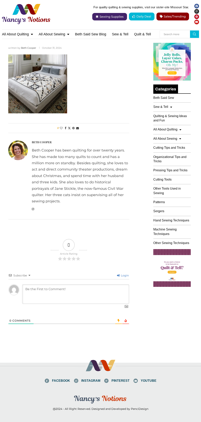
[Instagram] (196, 11)
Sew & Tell (120, 34)
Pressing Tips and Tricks (170, 170)
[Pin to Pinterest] (73, 128)
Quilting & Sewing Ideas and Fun (170, 118)
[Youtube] (196, 22)
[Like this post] (61, 128)
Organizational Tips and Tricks (169, 159)
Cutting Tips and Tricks (169, 147)
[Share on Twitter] (69, 128)
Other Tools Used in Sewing (167, 190)
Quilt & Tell (142, 34)
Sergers (158, 211)
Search (194, 34)
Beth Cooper (28, 47)
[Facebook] (196, 6)
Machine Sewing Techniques (165, 231)
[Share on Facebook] (65, 128)
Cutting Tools (162, 179)
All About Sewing (52, 34)
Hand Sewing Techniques (171, 220)
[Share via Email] (77, 128)
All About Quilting (15, 34)
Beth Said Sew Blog (90, 34)
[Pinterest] (196, 16)
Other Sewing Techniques (171, 243)
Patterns (159, 202)
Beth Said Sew (163, 97)
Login (124, 275)
